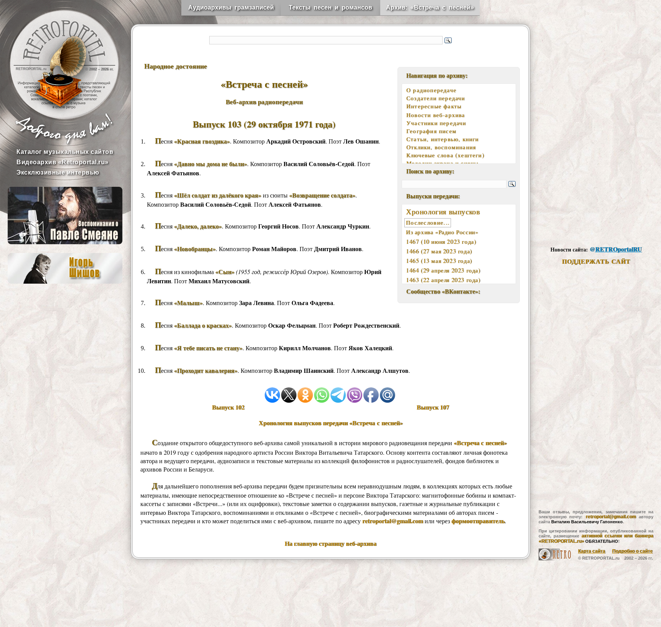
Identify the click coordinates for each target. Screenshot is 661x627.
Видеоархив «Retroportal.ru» (62, 162)
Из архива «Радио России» (442, 232)
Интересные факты (433, 106)
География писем (431, 131)
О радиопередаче (431, 90)
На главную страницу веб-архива (330, 543)
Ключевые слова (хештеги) (445, 155)
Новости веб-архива (435, 115)
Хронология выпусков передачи (331, 422)
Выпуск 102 (228, 407)
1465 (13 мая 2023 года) (439, 261)
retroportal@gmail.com (392, 520)
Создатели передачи (435, 98)
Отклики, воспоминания (441, 147)
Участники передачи (436, 123)
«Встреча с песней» (480, 442)
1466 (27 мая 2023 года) (439, 251)
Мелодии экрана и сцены (442, 163)
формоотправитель (478, 520)
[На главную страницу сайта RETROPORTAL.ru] (57, 57)
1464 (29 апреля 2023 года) (443, 270)
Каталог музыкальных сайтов (64, 152)
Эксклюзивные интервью (57, 172)
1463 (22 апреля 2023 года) (443, 280)
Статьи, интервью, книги (442, 139)
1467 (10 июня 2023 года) (441, 241)
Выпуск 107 (433, 407)
